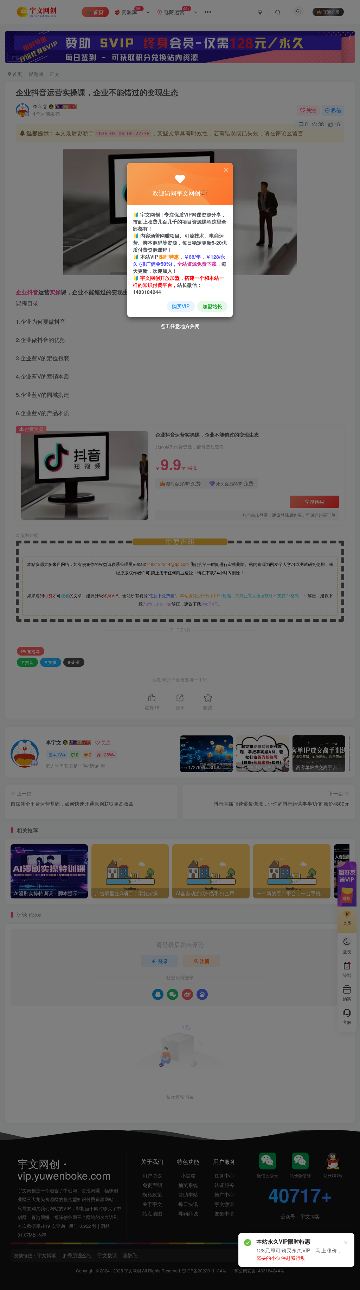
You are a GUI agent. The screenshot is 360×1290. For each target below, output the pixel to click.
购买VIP (180, 306)
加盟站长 (212, 306)
